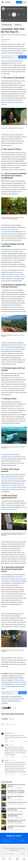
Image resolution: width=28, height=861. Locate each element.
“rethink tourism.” (17, 378)
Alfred (6, 760)
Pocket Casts (17, 699)
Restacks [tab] (11, 719)
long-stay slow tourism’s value (11, 479)
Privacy (18, 848)
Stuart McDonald (5, 39)
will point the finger (17, 307)
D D (6, 745)
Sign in (24, 2)
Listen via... (18, 25)
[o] (3, 786)
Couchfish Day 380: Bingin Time (15, 797)
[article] (14, 786)
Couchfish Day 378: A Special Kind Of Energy (16, 809)
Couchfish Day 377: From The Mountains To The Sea (16, 821)
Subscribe (19, 2)
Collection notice (14, 850)
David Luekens (14, 218)
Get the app (22, 854)
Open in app (8, 25)
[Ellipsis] (26, 733)
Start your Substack (10, 854)
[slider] (12, 20)
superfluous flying (7, 457)
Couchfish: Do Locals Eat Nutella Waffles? (14, 815)
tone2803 (7, 733)
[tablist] (8, 718)
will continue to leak (15, 187)
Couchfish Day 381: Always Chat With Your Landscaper (16, 791)
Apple (10, 699)
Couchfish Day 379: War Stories (17, 802)
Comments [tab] (5, 719)
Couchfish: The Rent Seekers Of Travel (16, 826)
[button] (4, 14)
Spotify (3, 701)
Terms (22, 848)
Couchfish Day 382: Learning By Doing (16, 785)
